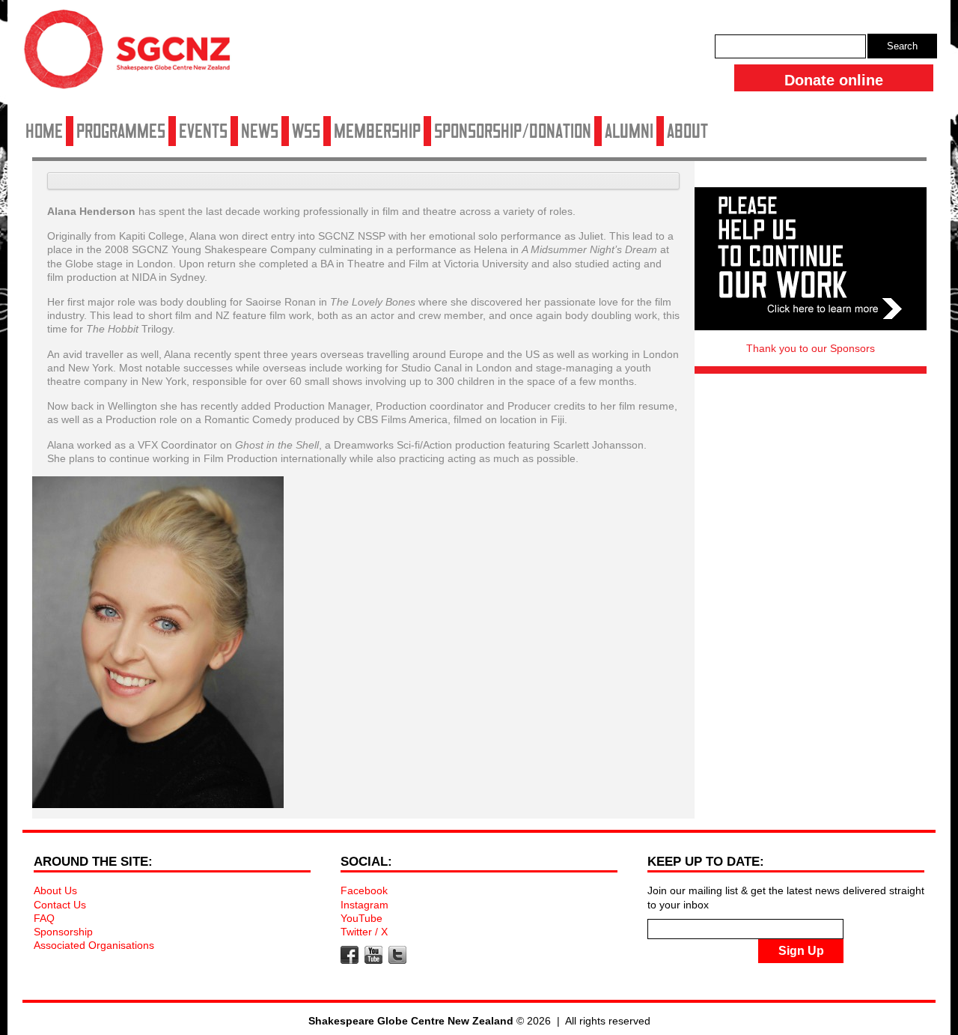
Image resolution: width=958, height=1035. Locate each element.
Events (203, 131)
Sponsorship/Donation (512, 131)
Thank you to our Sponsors (810, 348)
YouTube (361, 918)
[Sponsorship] (811, 258)
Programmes (120, 131)
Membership (377, 131)
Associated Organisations (94, 945)
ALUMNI (629, 131)
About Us (55, 890)
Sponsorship (63, 932)
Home (44, 131)
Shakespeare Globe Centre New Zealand (134, 54)
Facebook (364, 890)
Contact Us (60, 905)
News (259, 131)
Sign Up (801, 950)
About (687, 131)
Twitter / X (364, 932)
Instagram (364, 905)
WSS (306, 131)
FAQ (44, 918)
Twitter (397, 955)
